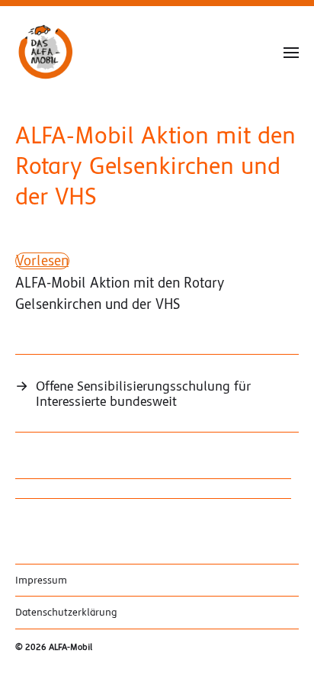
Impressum (41, 580)
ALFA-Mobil (70, 647)
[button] (291, 51)
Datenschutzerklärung (66, 612)
